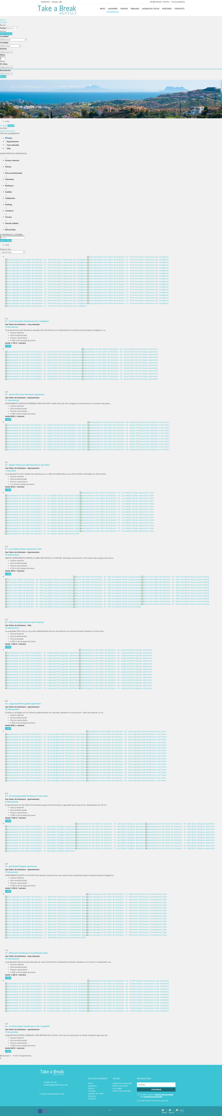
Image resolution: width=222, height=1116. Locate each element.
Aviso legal (117, 1088)
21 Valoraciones (12, 400)
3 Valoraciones (11, 327)
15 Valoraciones (12, 628)
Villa (9, 148)
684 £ (13, 1048)
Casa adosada (13, 145)
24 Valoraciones (12, 555)
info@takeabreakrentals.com (55, 1085)
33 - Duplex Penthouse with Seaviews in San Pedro (27, 465)
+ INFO (8, 346)
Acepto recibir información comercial (154, 1101)
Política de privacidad (122, 1091)
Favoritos (166, 2)
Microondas (10, 229)
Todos (9, 138)
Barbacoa (9, 185)
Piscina (8, 166)
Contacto (179, 8)
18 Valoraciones (12, 709)
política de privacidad (164, 1094)
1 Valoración (10, 470)
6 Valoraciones (11, 801)
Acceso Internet (12, 160)
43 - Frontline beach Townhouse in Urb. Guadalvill (27, 1026)
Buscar (3, 20)
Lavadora (9, 210)
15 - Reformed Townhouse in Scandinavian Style (26, 953)
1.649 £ (14, 644)
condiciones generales (153, 1096)
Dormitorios (5, 70)
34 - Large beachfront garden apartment (23, 703)
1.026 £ (14, 818)
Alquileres (113, 8)
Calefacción (10, 198)
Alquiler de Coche (150, 8)
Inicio (102, 8)
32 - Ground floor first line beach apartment (24, 394)
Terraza (8, 217)
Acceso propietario (178, 2)
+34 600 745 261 (156, 2)
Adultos (3, 48)
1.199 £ (14, 343)
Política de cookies (120, 1085)
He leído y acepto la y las (156, 1096)
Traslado (135, 8)
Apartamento (13, 141)
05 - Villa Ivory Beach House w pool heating (24, 622)
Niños (2, 55)
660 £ (13, 571)
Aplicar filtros (6, 240)
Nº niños (3, 64)
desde (7, 343)
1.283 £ (14, 975)
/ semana (22, 343)
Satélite (8, 192)
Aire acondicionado (13, 173)
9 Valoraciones (11, 872)
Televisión (9, 179)
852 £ (13, 486)
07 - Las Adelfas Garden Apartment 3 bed (23, 549)
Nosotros (167, 8)
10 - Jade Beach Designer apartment (21, 866)
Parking (8, 204)
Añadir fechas (6, 34)
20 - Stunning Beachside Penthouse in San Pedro (26, 796)
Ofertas (124, 8)
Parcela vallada (11, 223)
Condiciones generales (122, 1083)
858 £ (13, 416)
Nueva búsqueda (7, 131)
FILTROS (3, 22)
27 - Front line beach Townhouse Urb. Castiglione (27, 321)
